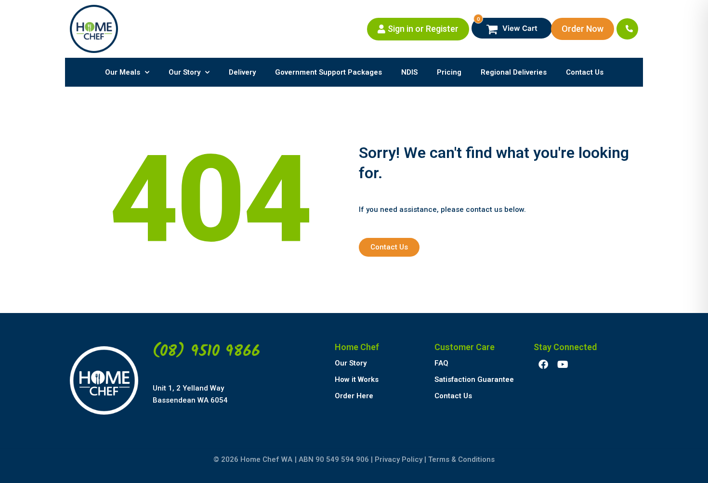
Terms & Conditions (461, 459)
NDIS (409, 72)
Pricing (449, 72)
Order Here (354, 396)
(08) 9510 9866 (206, 351)
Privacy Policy (398, 459)
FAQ (441, 363)
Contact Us (584, 72)
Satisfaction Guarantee (474, 379)
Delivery (242, 72)
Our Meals (122, 72)
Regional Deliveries (514, 72)
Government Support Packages (328, 72)
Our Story (184, 72)
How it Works (357, 379)
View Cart (507, 25)
